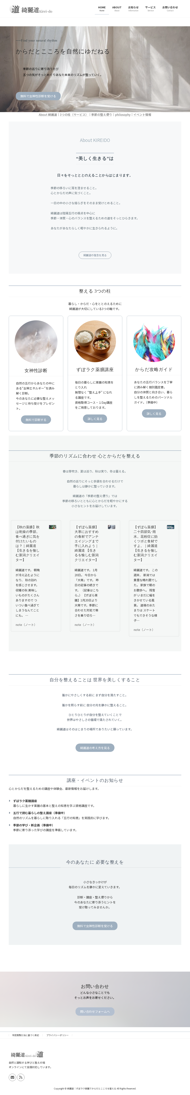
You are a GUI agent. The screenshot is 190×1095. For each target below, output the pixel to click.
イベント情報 (142, 114)
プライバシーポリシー (57, 1035)
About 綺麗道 (48, 114)
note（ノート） (26, 624)
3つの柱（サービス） (74, 114)
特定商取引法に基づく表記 (25, 1035)
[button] (38, 96)
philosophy (122, 114)
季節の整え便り (101, 114)
